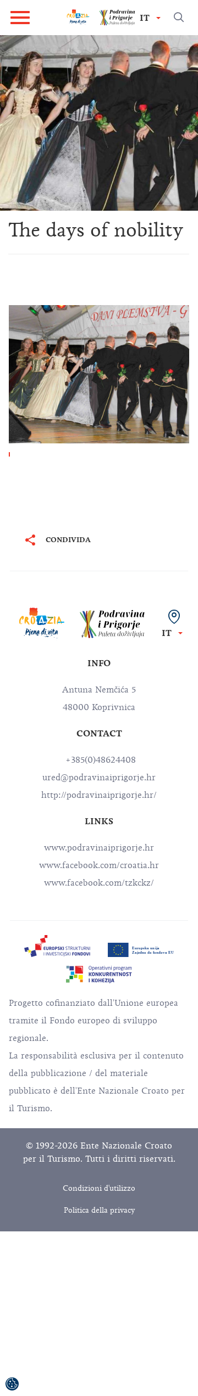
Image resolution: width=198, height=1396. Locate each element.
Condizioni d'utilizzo (99, 1188)
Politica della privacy (99, 1210)
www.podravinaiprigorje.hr (99, 847)
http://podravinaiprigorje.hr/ (99, 795)
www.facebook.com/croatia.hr (99, 865)
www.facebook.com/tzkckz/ (99, 882)
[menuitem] (57, 946)
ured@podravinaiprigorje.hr (99, 777)
